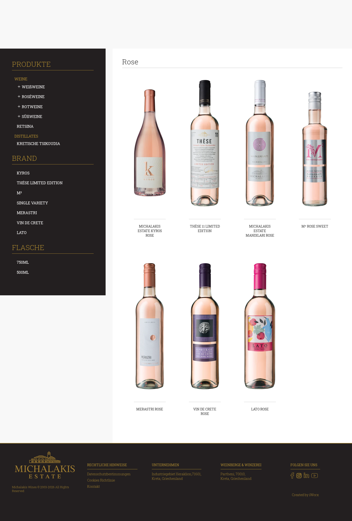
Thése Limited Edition (39, 182)
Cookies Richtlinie (101, 480)
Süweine (32, 116)
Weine (20, 78)
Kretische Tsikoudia (38, 143)
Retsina (25, 126)
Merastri (27, 212)
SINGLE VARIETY (32, 202)
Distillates (26, 136)
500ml (23, 272)
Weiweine (33, 86)
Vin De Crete (30, 222)
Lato (22, 232)
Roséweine (33, 96)
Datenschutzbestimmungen (109, 474)
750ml (23, 262)
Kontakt (93, 486)
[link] (292, 475)
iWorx (314, 495)
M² (19, 192)
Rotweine (32, 106)
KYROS (23, 172)
